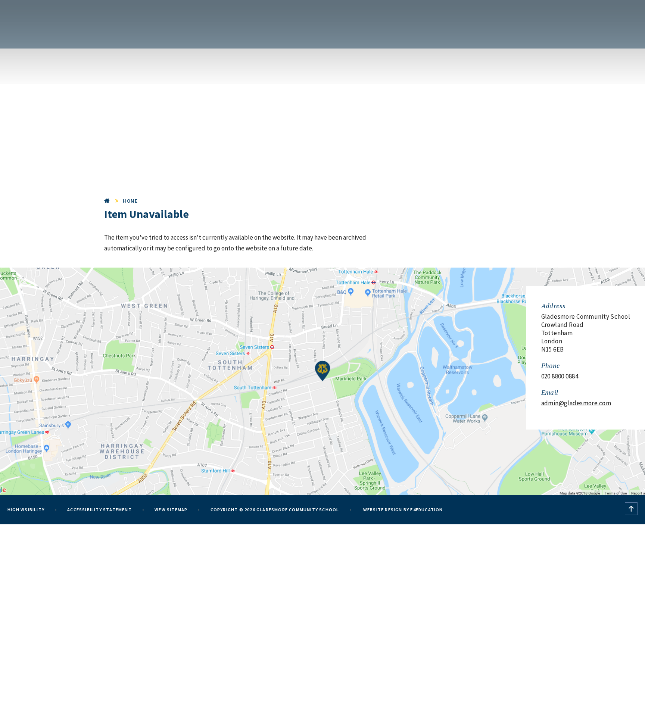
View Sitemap (171, 509)
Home (107, 201)
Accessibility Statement (99, 509)
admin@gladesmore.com (576, 403)
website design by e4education (402, 509)
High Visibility (25, 509)
